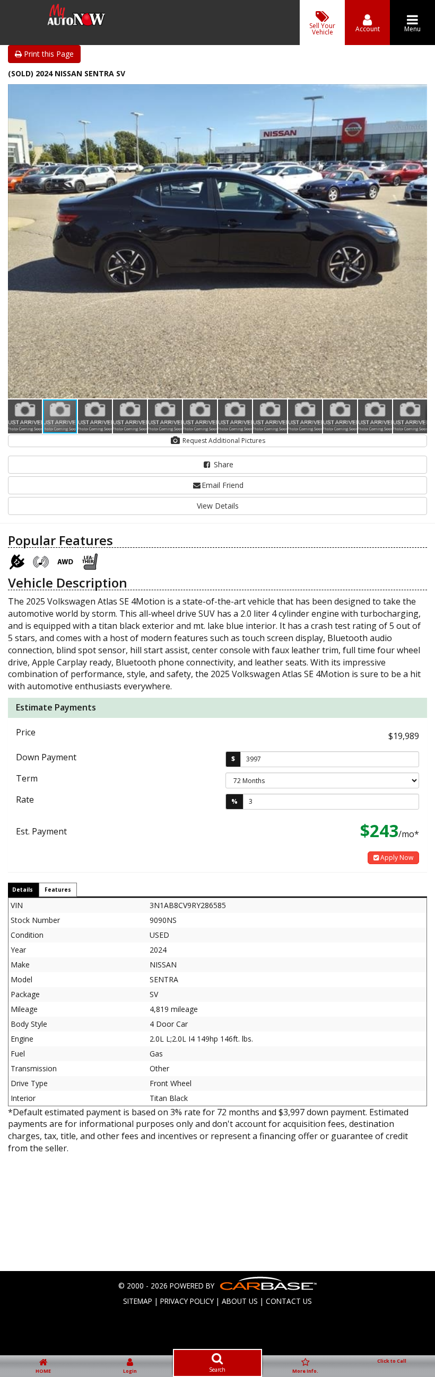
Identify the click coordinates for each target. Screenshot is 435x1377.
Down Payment (46, 757)
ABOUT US (240, 1301)
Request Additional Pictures (223, 440)
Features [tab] (58, 889)
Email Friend (222, 485)
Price (26, 732)
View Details (218, 506)
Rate (25, 799)
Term (27, 778)
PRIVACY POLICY (187, 1301)
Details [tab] (22, 889)
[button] (417, 93)
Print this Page (48, 54)
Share (222, 464)
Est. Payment (41, 831)
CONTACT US (289, 1301)
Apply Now (396, 857)
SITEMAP (137, 1301)
